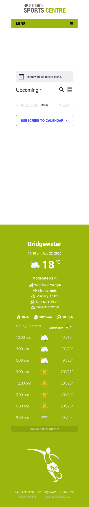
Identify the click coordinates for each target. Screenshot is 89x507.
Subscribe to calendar (42, 120)
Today (44, 104)
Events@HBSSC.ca (58, 496)
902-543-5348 (27, 496)
